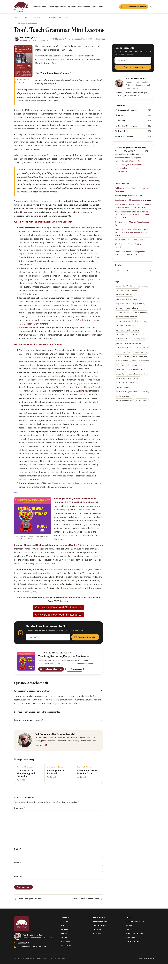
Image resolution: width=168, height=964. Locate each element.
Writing (64, 937)
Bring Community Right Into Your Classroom (132, 222)
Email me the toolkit (87, 637)
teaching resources (123, 387)
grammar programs (140, 312)
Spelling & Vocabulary (134, 933)
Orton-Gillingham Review (29, 898)
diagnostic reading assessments (127, 290)
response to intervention (140, 361)
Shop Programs (39, 7)
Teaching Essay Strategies (137, 374)
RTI (117, 365)
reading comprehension (124, 347)
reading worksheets (140, 356)
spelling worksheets (136, 369)
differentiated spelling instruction (127, 299)
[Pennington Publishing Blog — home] (21, 7)
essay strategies (138, 303)
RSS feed (97, 933)
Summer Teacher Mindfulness (85, 898)
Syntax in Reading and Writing (29, 569)
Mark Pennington (122, 334)
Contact (151, 959)
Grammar (64, 921)
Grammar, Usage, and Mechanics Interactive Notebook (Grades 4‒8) (48, 545)
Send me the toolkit (134, 67)
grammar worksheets (123, 321)
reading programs (140, 352)
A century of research (28, 89)
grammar (119, 308)
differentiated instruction (124, 295)
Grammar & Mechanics (29, 17)
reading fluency (142, 347)
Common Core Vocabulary (125, 286)
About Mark (98, 7)
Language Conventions (124, 325)
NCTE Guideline (76, 390)
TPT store (97, 929)
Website (18, 876)
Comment (19, 808)
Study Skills (65, 941)
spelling (124, 365)
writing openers (141, 400)
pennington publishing (138, 339)
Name (17, 848)
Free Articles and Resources (127, 168)
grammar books (132, 308)
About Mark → (135, 95)
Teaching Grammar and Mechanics (128, 378)
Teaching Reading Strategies (126, 383)
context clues (143, 286)
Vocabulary (65, 929)
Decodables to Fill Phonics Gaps (127, 200)
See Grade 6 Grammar (52, 669)
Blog (16, 17)
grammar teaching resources (126, 317)
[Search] (151, 6)
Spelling (64, 925)
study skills (120, 374)
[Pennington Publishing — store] (21, 923)
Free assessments (100, 921)
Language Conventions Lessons (127, 330)
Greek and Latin (140, 321)
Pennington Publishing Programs (128, 157)
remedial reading (122, 361)
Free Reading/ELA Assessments (129, 164)
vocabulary (145, 391)
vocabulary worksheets (124, 400)
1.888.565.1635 (23, 943)
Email (17, 862)
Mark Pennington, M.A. (30, 37)
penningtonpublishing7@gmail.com (32, 947)
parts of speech (121, 339)
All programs (76, 669)
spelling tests (120, 369)
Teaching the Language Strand (126, 391)
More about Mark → (43, 745)
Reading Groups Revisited (125, 195)
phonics (119, 343)
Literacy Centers (132, 941)
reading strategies (122, 356)
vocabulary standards (123, 396)
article (61, 59)
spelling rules (136, 365)
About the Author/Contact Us (128, 161)
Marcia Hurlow (82, 184)
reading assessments (133, 343)
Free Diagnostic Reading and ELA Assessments (69, 7)
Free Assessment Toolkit (135, 7)
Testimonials (121, 172)
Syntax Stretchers (122, 240)
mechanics (135, 334)
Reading (64, 933)
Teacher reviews (99, 925)
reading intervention (123, 352)
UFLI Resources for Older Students (128, 244)
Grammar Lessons (122, 312)
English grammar (122, 303)
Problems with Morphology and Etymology (131, 188)
